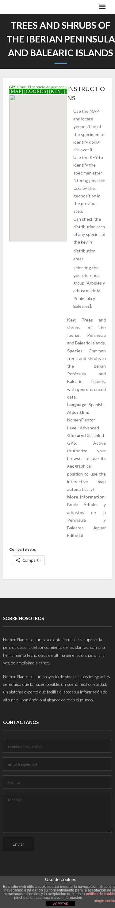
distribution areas (84, 254)
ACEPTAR (60, 904)
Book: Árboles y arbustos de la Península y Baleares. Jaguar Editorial (86, 520)
